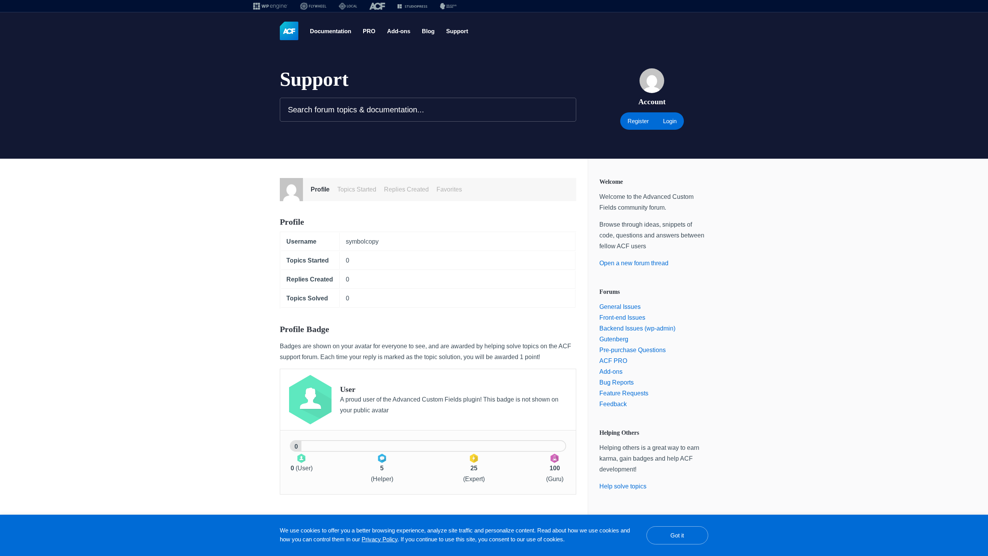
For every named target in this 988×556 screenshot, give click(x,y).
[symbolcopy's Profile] (291, 189)
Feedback (612, 404)
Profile (321, 189)
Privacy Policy (417, 539)
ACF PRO (611, 361)
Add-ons (402, 31)
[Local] (348, 6)
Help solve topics (623, 486)
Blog (432, 31)
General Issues (620, 307)
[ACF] (377, 6)
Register (637, 121)
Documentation (332, 31)
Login (670, 121)
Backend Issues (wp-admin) (638, 328)
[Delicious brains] (448, 6)
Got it (677, 535)
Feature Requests (624, 393)
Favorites (455, 189)
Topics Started (360, 189)
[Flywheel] (313, 6)
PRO (373, 31)
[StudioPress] (412, 6)
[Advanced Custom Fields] (289, 31)
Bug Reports (617, 382)
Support (463, 31)
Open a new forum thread (636, 263)
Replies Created (411, 189)
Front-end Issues (623, 318)
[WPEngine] (270, 6)
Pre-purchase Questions (634, 350)
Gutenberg (615, 339)
